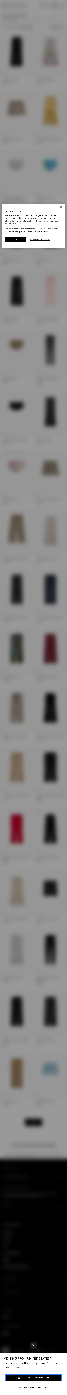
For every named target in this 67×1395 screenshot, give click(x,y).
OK (15, 239)
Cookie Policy (43, 231)
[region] (33, 226)
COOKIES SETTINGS (40, 240)
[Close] (33, 1345)
